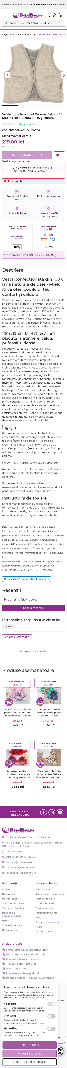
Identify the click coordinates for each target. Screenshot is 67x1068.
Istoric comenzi (45, 903)
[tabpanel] (33, 73)
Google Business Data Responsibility (28, 996)
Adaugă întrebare (17, 637)
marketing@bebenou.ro (20, 867)
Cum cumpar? (44, 889)
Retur (5, 920)
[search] (5, 23)
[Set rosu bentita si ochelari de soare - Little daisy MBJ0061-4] (18, 753)
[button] (5, 15)
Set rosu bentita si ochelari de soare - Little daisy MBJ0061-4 (17, 774)
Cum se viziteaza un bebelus (22, 959)
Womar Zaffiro (21, 136)
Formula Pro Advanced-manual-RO (26, 949)
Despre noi (8, 894)
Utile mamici (9, 930)
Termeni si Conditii (13, 908)
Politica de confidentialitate (12, 914)
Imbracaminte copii (26, 34)
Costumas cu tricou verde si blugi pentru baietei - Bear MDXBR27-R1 (49, 712)
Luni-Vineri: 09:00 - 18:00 (20, 856)
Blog (38, 917)
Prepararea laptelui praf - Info (23, 973)
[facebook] (43, 812)
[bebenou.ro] (28, 15)
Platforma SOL (44, 931)
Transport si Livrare (13, 903)
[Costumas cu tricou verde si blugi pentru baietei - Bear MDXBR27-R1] (49, 692)
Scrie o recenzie (29, 124)
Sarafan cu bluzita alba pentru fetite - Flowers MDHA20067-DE (49, 774)
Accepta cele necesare (29, 1061)
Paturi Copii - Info (16, 968)
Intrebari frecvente (46, 912)
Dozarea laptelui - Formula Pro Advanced (30, 978)
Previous (7, 75)
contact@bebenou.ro (19, 862)
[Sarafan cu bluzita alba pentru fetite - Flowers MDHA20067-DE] (49, 753)
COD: (5, 130)
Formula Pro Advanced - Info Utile (25, 954)
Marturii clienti (10, 898)
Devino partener (45, 908)
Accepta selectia (29, 1053)
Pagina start (8, 34)
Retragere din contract (49, 922)
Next (64, 75)
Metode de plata (45, 898)
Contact (6, 889)
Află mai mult (38, 997)
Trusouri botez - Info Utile (21, 964)
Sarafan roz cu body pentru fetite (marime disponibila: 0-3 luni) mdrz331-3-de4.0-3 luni (17, 712)
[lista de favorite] (49, 15)
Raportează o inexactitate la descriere (28, 579)
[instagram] (52, 812)
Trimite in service (12, 925)
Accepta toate (29, 1045)
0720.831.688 (13, 851)
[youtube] (60, 812)
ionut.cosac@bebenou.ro (21, 872)
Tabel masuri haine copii (50, 894)
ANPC (39, 926)
